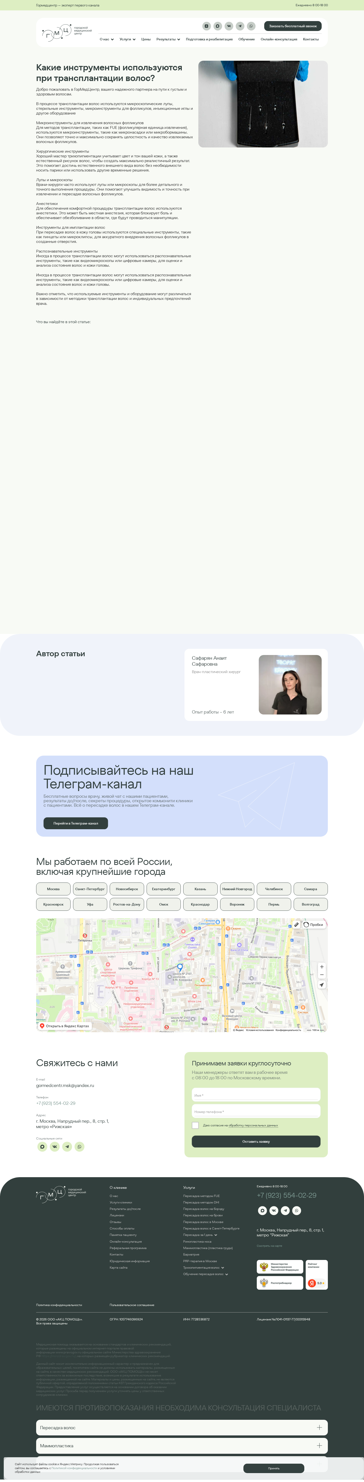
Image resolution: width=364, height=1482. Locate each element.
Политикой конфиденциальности (74, 1468)
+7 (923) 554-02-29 (56, 1103)
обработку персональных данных (253, 1125)
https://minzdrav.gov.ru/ (59, 1356)
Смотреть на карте (269, 1246)
